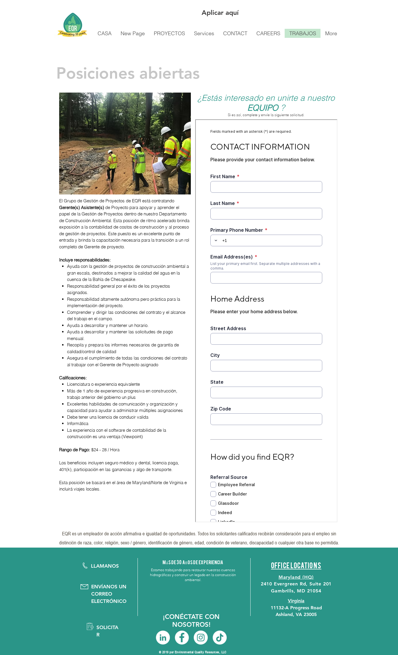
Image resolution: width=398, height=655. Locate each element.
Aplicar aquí (220, 12)
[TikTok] (220, 638)
